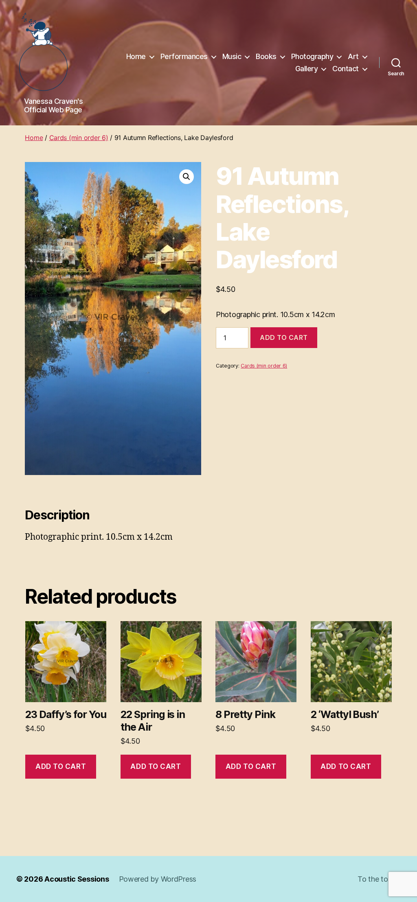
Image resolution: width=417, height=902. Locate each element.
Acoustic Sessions (76, 879)
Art (353, 56)
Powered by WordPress (158, 879)
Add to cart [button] (60, 766)
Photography (312, 56)
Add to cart (284, 337)
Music (231, 56)
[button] (186, 176)
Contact (345, 68)
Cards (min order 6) (78, 138)
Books (266, 56)
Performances (184, 56)
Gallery (306, 68)
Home (136, 56)
